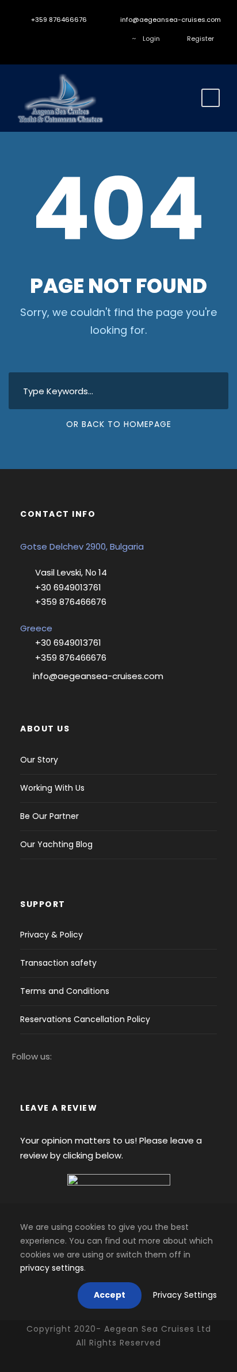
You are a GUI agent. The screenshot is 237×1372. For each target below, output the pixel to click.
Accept (109, 1295)
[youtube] (95, 38)
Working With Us (52, 788)
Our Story (39, 759)
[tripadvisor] (112, 38)
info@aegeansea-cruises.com (169, 19)
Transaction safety (58, 963)
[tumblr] (78, 38)
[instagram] (43, 38)
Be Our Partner (49, 816)
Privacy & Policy (51, 934)
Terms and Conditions (64, 991)
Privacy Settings (185, 1295)
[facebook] (26, 38)
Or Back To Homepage (118, 424)
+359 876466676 (58, 19)
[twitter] (60, 38)
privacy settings (52, 1268)
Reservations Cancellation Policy (85, 1019)
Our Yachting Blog (56, 844)
